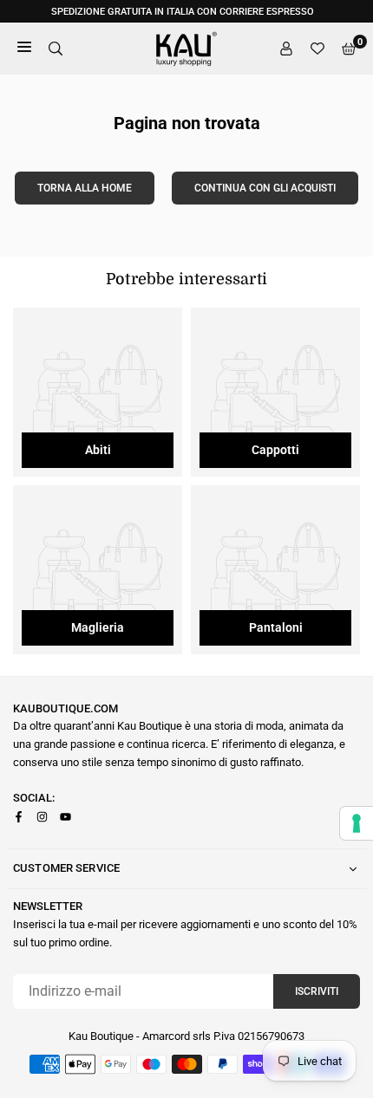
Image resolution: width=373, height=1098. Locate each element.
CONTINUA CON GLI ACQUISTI (265, 188)
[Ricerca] (55, 49)
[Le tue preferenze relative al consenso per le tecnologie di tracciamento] (356, 823)
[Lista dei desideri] (317, 49)
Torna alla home (84, 188)
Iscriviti (316, 991)
